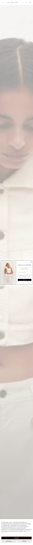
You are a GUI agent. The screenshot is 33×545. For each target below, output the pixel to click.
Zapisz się (24, 279)
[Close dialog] (31, 262)
